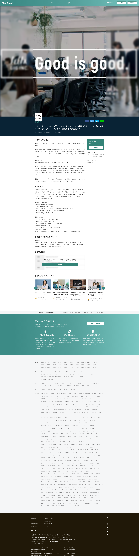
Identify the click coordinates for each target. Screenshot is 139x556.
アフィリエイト (51, 457)
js (94, 455)
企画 (42, 447)
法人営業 (86, 407)
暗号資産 (98, 489)
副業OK (43, 383)
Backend (55, 441)
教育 (88, 433)
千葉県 (42, 364)
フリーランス (69, 407)
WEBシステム (60, 500)
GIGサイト (33, 534)
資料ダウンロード (35, 526)
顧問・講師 (43, 376)
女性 (70, 503)
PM (57, 393)
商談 (54, 503)
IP (56, 492)
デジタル (67, 428)
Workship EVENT (47, 521)
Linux (85, 447)
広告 (79, 417)
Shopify (67, 471)
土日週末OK (68, 385)
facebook (50, 398)
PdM (76, 447)
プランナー (86, 409)
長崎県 (54, 367)
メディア (84, 415)
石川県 (94, 367)
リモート (70, 412)
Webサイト (68, 463)
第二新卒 (43, 465)
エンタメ (43, 441)
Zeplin (99, 393)
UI (64, 398)
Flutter (93, 444)
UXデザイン (93, 412)
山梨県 (71, 367)
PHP (42, 393)
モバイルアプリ (76, 503)
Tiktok (53, 497)
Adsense (67, 487)
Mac (42, 487)
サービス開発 (96, 481)
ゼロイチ (75, 457)
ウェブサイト (88, 455)
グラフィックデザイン (46, 460)
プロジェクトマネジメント (52, 447)
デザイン (78, 401)
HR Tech (93, 417)
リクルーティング (62, 503)
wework (98, 465)
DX (51, 423)
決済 (54, 468)
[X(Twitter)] (107, 534)
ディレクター (78, 409)
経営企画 (67, 425)
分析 (49, 471)
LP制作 (55, 481)
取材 (68, 396)
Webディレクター (69, 401)
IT (94, 420)
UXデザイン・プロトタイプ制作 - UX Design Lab (49, 534)
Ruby (49, 441)
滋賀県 (71, 364)
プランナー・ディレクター (47, 374)
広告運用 (43, 398)
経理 (71, 489)
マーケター (94, 409)
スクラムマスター (62, 431)
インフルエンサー (51, 484)
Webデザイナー (80, 439)
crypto (92, 489)
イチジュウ (69, 505)
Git (73, 404)
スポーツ (75, 463)
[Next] (103, 288)
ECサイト (60, 471)
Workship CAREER (48, 526)
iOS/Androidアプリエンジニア (48, 379)
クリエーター (72, 417)
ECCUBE (95, 484)
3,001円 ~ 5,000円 (52, 389)
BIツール (89, 457)
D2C (89, 481)
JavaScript (84, 428)
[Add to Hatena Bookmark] (97, 121)
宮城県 (77, 367)
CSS (42, 407)
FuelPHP (69, 460)
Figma (75, 393)
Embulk (43, 505)
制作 (90, 476)
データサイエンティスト (82, 371)
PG (98, 497)
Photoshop (84, 398)
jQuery (42, 479)
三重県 (82, 367)
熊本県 (88, 367)
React (60, 444)
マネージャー (74, 500)
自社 (96, 460)
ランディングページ (78, 455)
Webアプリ (89, 439)
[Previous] (35, 288)
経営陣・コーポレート (85, 376)
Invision (94, 393)
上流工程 (59, 497)
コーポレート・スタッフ (83, 374)
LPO (59, 465)
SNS (62, 407)
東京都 (42, 362)
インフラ (71, 415)
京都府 (48, 364)
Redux (42, 473)
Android (99, 444)
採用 (97, 407)
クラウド (77, 415)
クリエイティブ (72, 420)
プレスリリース (83, 463)
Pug (67, 489)
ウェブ (79, 460)
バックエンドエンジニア (46, 371)
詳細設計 (43, 500)
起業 (49, 431)
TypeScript (73, 444)
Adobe (67, 433)
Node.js (89, 479)
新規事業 (79, 383)
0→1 (69, 457)
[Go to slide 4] (66, 303)
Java (59, 468)
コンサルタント (75, 425)
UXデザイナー (84, 492)
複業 (68, 465)
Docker (52, 393)
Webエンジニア (93, 468)
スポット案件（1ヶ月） (46, 385)
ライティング (75, 396)
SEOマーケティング (45, 503)
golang (85, 487)
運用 (47, 412)
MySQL (97, 449)
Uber (56, 420)
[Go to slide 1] (59, 303)
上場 (96, 495)
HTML (98, 404)
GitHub (48, 479)
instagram (65, 455)
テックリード (71, 431)
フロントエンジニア (45, 468)
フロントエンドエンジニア (55, 376)
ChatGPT (77, 505)
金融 (42, 476)
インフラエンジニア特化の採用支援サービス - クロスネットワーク (46, 537)
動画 (66, 417)
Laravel (88, 404)
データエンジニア (45, 428)
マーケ (91, 407)
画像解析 (59, 476)
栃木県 (94, 364)
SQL (84, 481)
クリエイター (88, 471)
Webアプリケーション (59, 460)
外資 (62, 433)
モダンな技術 (53, 436)
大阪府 (48, 362)
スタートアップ (87, 383)
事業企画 (92, 425)
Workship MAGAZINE (48, 523)
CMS (70, 393)
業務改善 (55, 479)
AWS (47, 393)
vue (92, 460)
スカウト (43, 409)
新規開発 (92, 463)
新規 (98, 463)
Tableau (91, 495)
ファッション (84, 425)
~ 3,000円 (43, 389)
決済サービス (83, 500)
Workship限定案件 (60, 505)
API (63, 468)
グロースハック (75, 452)
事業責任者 (84, 468)
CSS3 (58, 449)
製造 (49, 500)
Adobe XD (87, 393)
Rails (64, 465)
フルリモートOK (70, 383)
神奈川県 (95, 362)
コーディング (65, 449)
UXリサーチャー (93, 492)
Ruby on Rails (44, 436)
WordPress (63, 393)
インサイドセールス (45, 415)
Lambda (48, 487)
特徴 (48, 2)
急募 (63, 383)
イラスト (96, 436)
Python (60, 428)
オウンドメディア (55, 407)
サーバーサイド (87, 436)
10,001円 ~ (73, 389)
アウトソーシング (64, 479)
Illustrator (92, 398)
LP (70, 455)
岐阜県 (42, 367)
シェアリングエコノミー (46, 420)
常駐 (81, 471)
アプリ (49, 409)
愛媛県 (65, 364)
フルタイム (82, 465)
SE (77, 492)
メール (64, 457)
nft (87, 489)
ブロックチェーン (62, 484)
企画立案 (76, 412)
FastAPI (84, 495)
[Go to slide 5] (68, 303)
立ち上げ (91, 415)
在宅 (42, 463)
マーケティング (58, 371)
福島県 (88, 364)
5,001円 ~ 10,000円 (64, 389)
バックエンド (54, 412)
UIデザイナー (61, 495)
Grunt (42, 489)
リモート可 (49, 383)
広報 (74, 371)
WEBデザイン (44, 417)
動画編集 (80, 497)
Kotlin (47, 476)
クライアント (70, 468)
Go (92, 441)
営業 (100, 412)
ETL (48, 505)
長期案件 (95, 383)
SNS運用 (43, 471)
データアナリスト (76, 495)
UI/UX (75, 436)
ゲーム (67, 473)
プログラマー (92, 497)
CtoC (98, 417)
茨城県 (54, 362)
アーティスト (63, 441)
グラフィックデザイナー (56, 401)
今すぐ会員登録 (96, 323)
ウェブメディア (58, 452)
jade (62, 489)
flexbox (57, 489)
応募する (60, 264)
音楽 (83, 433)
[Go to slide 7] (72, 303)
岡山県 (48, 367)
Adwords (48, 455)
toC (69, 441)
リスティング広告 (93, 452)
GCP (97, 441)
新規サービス (59, 425)
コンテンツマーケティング (60, 409)
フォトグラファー (73, 379)
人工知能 (43, 431)
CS (46, 463)
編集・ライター (95, 374)
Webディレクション (76, 473)
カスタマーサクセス (62, 379)
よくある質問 (67, 2)
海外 (99, 447)
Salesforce (92, 428)
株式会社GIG (38, 122)
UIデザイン (95, 401)
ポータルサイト (44, 449)
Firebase (87, 441)
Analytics (67, 452)
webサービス (91, 465)
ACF (97, 487)
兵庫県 (77, 362)
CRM (56, 423)
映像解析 (72, 476)
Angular (95, 476)
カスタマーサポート (45, 433)
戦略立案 (98, 500)
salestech (53, 495)
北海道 (59, 364)
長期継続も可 (62, 436)
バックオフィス (54, 396)
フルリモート (63, 420)
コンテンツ (85, 417)
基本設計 (73, 497)
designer (77, 489)
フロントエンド (76, 398)
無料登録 (132, 2)
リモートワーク (84, 412)
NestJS (81, 484)
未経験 (86, 449)
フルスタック (92, 447)
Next (49, 444)
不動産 (42, 484)
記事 (42, 439)
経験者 (54, 471)
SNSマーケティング (81, 476)
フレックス (74, 465)
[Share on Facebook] (87, 121)
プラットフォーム (57, 415)
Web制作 (61, 463)
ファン (95, 471)
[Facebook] (107, 532)
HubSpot (93, 431)
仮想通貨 (98, 473)
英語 (85, 497)
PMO (42, 497)
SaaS (99, 431)
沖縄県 (77, 364)
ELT (53, 505)
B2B (92, 449)
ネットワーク (48, 481)
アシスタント (60, 404)
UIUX (42, 412)
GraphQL (43, 444)
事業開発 (60, 417)
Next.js (54, 444)
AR (73, 439)
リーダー (54, 487)
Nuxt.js (52, 476)
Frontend (80, 444)
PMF (90, 420)
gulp (48, 489)
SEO (82, 396)
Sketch (80, 393)
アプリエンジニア (81, 479)
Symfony (72, 479)
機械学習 (54, 428)
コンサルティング (75, 428)
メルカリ (80, 441)
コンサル (87, 444)
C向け (74, 441)
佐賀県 (82, 364)
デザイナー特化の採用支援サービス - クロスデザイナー (60, 535)
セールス (58, 374)
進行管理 (43, 457)
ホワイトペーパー (86, 401)
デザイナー (67, 371)
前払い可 (57, 383)
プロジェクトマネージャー (69, 374)
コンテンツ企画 (44, 423)
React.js (66, 444)
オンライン (90, 500)
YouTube (79, 487)
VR (69, 439)
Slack (68, 398)
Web (80, 447)
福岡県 (71, 362)
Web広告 (99, 396)
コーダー (73, 449)
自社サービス (78, 407)
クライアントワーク (45, 404)
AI (97, 428)
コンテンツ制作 (56, 455)
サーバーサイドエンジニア (47, 425)
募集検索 (53, 2)
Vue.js (80, 436)
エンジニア (62, 412)
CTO (54, 431)
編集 (47, 407)
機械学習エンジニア (88, 473)
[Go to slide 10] (79, 303)
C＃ (67, 500)
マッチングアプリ (87, 503)
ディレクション (44, 401)
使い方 (59, 2)
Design (54, 473)
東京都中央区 (39, 132)
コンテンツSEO (51, 465)
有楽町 (47, 497)
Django (98, 433)
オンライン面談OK (59, 385)
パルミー (78, 468)
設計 (54, 500)
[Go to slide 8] (74, 303)
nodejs (48, 473)
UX (100, 415)
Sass (59, 457)
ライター (62, 396)
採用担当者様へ (34, 523)
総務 (86, 423)
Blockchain (50, 492)
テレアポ (72, 423)
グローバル (55, 433)
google (60, 487)
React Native (74, 471)
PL (41, 481)
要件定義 (66, 497)
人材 (65, 415)
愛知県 (82, 362)
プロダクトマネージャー (66, 447)
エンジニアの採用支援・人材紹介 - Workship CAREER (59, 539)
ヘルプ (32, 521)
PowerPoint (73, 481)
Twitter (73, 487)
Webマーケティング (90, 396)
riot (52, 489)
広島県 (65, 362)
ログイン (122, 2)
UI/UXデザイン (97, 479)
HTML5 (52, 449)
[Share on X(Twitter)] (92, 121)
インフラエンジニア (68, 376)
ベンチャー (52, 417)
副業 (42, 396)
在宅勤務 (86, 460)
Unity (92, 433)
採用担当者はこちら (111, 2)
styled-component (73, 484)
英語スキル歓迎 (85, 385)
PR (96, 415)
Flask (68, 495)
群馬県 (59, 367)
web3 (83, 489)
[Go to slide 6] (70, 303)
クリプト (43, 492)
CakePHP (80, 449)
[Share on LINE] (102, 121)
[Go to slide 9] (77, 303)
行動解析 (66, 476)
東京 (100, 484)
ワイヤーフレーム (64, 481)
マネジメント (49, 439)
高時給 (69, 436)
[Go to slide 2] (61, 303)
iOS (95, 439)
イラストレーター (75, 433)
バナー (80, 420)
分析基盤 (96, 503)
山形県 (88, 362)
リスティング (58, 398)
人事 (77, 376)
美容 (80, 481)
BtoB (85, 420)
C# (65, 439)
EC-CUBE (87, 484)
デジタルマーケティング (82, 431)
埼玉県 (59, 362)
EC (42, 452)
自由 (75, 460)
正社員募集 (76, 385)
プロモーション (58, 439)
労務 (47, 396)
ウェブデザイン (48, 452)
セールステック (44, 495)
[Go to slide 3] (64, 303)
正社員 (60, 492)
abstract (91, 487)
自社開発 (82, 457)
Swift (100, 439)
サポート (68, 404)
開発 (99, 455)
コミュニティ (53, 463)
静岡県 (54, 364)
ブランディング (63, 423)
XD (53, 404)
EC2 (93, 404)
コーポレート (80, 423)
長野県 (65, 367)
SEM (42, 455)
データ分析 (83, 452)
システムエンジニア (69, 492)
